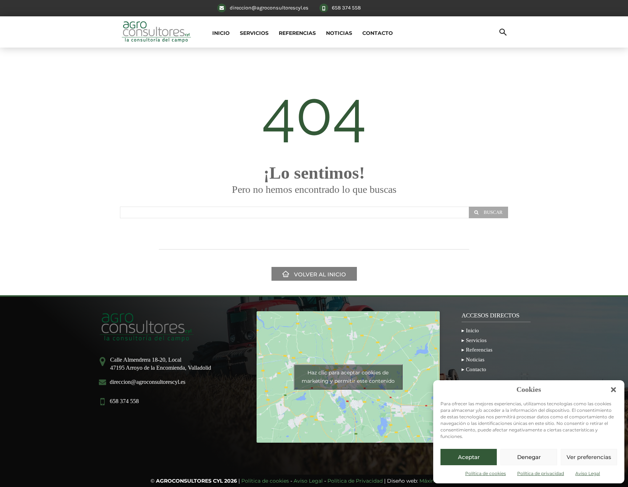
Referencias (479, 349)
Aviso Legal (587, 473)
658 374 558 (346, 8)
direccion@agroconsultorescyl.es (269, 8)
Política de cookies (485, 473)
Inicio (472, 330)
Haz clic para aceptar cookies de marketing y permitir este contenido (348, 376)
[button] (613, 389)
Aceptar (469, 457)
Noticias (475, 359)
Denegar (529, 457)
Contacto (476, 369)
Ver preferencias (589, 457)
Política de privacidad (540, 473)
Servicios (476, 340)
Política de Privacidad (355, 481)
